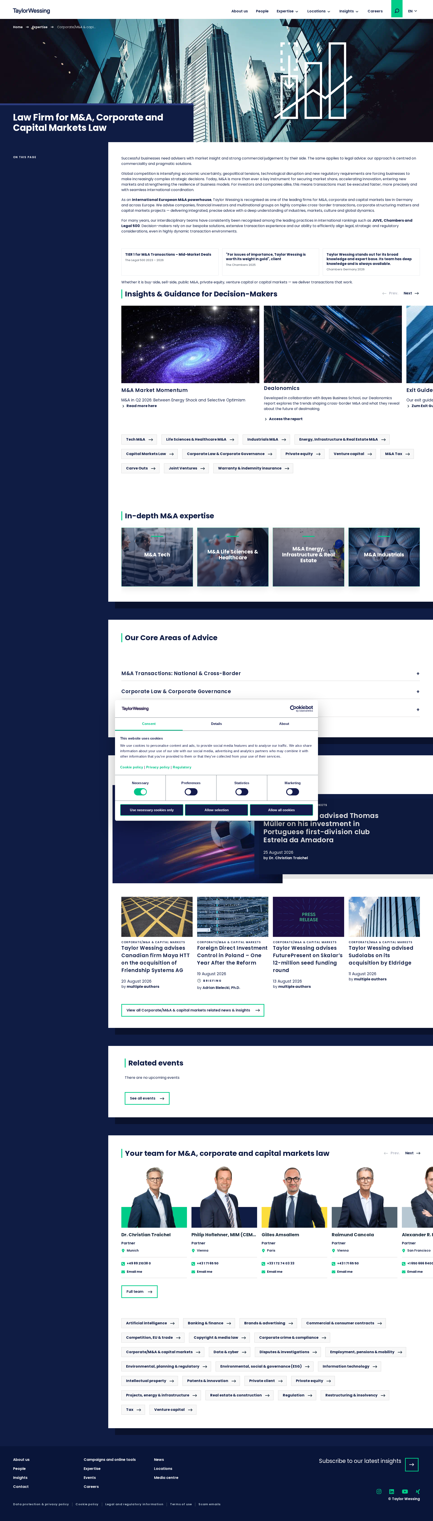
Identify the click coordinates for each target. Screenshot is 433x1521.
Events (90, 1477)
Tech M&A (135, 439)
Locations (316, 11)
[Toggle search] (397, 11)
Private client (262, 1380)
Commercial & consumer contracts (340, 1323)
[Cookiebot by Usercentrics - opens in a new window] (293, 708)
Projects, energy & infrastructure (157, 1395)
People (262, 11)
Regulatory (182, 767)
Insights (346, 11)
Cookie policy (131, 767)
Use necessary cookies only (152, 810)
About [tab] (284, 724)
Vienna (202, 1250)
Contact (21, 1486)
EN (410, 11)
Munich (133, 1250)
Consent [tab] (149, 724)
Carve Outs (137, 468)
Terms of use (181, 1504)
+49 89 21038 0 (139, 1263)
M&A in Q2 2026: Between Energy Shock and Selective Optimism (183, 397)
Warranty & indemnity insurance (249, 468)
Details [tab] (216, 724)
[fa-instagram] (375, 1491)
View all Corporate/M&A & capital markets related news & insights (188, 1010)
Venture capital (349, 453)
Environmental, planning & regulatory (162, 1366)
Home (18, 27)
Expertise (285, 11)
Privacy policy (158, 767)
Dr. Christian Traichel (288, 858)
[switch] (191, 791)
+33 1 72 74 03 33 (280, 1263)
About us (239, 11)
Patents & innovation (207, 1380)
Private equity (299, 453)
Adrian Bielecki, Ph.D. (221, 987)
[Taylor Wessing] (31, 11)
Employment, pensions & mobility (362, 1352)
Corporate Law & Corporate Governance (226, 453)
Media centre (166, 1477)
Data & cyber (226, 1352)
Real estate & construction (236, 1395)
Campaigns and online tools (110, 1459)
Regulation (293, 1395)
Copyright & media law (216, 1337)
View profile (154, 1221)
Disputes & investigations (284, 1352)
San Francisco (419, 1250)
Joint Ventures (183, 468)
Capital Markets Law (146, 453)
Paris (271, 1250)
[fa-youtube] (401, 1491)
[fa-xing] (414, 1491)
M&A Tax (393, 453)
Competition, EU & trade (149, 1337)
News (159, 1459)
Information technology (346, 1366)
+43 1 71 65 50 (208, 1263)
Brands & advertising (264, 1323)
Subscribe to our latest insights (360, 1461)
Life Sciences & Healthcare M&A (196, 439)
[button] (397, 11)
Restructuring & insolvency (351, 1395)
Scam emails (209, 1504)
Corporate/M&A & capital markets (159, 1352)
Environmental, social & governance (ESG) (261, 1366)
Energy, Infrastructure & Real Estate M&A (338, 439)
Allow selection (217, 810)
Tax (129, 1409)
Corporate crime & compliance (288, 1337)
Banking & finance (205, 1323)
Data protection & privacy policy (41, 1504)
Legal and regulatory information (134, 1504)
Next (408, 293)
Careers (375, 11)
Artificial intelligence (146, 1323)
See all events (142, 1098)
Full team (135, 1291)
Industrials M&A (262, 439)
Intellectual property (146, 1380)
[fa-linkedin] (387, 1491)
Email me (134, 1271)
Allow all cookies (281, 810)
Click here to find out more (270, 834)
